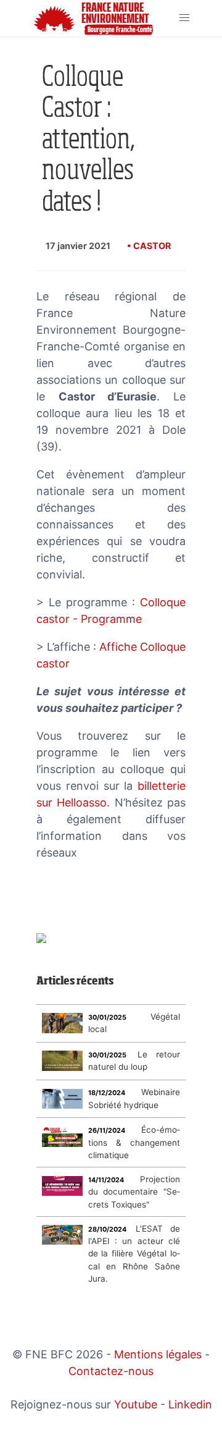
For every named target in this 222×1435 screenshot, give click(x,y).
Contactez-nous (111, 1371)
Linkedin (190, 1404)
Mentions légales (158, 1354)
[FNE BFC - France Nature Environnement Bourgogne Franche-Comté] (28, 18)
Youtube (135, 1404)
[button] (184, 18)
